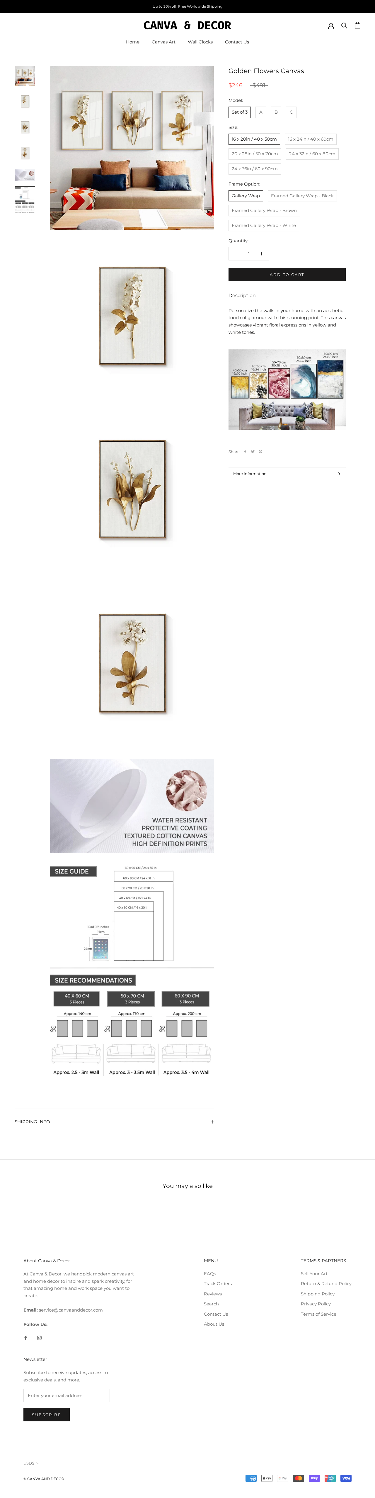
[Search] (344, 25)
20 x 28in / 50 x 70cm (255, 153)
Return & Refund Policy (326, 1283)
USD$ (28, 1463)
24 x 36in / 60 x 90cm (255, 168)
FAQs (210, 1273)
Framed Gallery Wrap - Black (302, 195)
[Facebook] (245, 451)
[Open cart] (357, 25)
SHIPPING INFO (32, 1122)
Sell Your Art (314, 1273)
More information (250, 473)
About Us (214, 1324)
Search (211, 1304)
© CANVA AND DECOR (43, 1479)
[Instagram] (39, 1337)
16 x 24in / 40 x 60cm (310, 139)
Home (132, 42)
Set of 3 (240, 112)
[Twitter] (253, 451)
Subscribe (46, 1414)
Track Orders (218, 1283)
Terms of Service (318, 1314)
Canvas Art (163, 42)
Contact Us (237, 42)
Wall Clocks (200, 42)
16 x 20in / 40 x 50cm (254, 139)
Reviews (213, 1294)
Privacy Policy (316, 1304)
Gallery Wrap (246, 195)
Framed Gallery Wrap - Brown (264, 210)
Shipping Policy (318, 1294)
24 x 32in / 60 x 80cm (312, 153)
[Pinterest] (260, 451)
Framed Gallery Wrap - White (264, 225)
